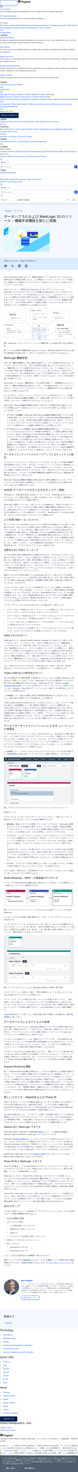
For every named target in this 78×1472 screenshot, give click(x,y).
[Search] (1, 159)
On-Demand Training (24, 136)
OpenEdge (50, 94)
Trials (5, 1365)
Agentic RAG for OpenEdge (49, 25)
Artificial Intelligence (7, 38)
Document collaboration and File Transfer (57, 104)
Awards (5, 1399)
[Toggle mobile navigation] (1, 195)
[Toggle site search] (1, 184)
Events (70, 129)
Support (3, 119)
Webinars (30, 129)
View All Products (9, 115)
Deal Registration (23, 143)
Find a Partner (5, 142)
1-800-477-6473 (6, 182)
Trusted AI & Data (6, 85)
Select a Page (23, 200)
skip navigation (9, 3)
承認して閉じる (10, 1468)
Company (4, 147)
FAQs (15, 132)
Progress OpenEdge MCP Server (32, 28)
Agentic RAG (15, 25)
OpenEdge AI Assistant (11, 28)
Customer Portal (20, 122)
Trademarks (7, 1450)
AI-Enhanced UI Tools (8, 104)
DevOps (3, 99)
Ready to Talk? (17, 182)
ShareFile (35, 97)
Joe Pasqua (14, 261)
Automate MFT (9, 108)
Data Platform (5, 25)
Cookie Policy (14, 1463)
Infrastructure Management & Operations (25, 99)
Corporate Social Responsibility (52, 151)
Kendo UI (28, 97)
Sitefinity (17, 97)
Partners (4, 139)
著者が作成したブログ (30, 1297)
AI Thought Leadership (8, 16)
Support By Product (7, 122)
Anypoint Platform (20, 1139)
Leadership (19, 151)
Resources (4, 127)
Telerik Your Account (34, 179)
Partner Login (29, 142)
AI (1, 7)
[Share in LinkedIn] (19, 266)
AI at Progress (5, 9)
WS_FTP (9, 111)
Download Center (33, 122)
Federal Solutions (6, 75)
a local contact (10, 1430)
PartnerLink (22, 179)
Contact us (8, 1419)
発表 (40, 1132)
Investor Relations (6, 156)
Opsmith (25, 29)
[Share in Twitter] (12, 266)
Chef (8, 99)
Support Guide (45, 122)
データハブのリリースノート (57, 1263)
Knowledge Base (57, 129)
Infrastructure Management (10, 66)
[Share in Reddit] (26, 266)
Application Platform (38, 94)
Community (55, 122)
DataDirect (20, 94)
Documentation (44, 129)
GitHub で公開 (38, 1154)
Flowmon (43, 99)
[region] (39, 1464)
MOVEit (47, 97)
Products (4, 82)
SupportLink (13, 179)
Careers (38, 156)
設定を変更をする (30, 1468)
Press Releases (19, 156)
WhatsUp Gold (66, 99)
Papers (23, 129)
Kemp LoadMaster (53, 99)
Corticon (28, 94)
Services (3, 124)
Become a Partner (17, 142)
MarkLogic (4, 94)
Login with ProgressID (8, 173)
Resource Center (14, 129)
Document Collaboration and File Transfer (18, 1352)
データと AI (18, 211)
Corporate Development (31, 151)
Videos (36, 129)
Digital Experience (6, 56)
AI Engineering (5, 33)
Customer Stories (6, 132)
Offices (43, 156)
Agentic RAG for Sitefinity (29, 25)
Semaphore (12, 94)
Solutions (4, 35)
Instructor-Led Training (8, 136)
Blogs (65, 129)
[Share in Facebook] (5, 266)
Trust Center (29, 156)
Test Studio (38, 104)
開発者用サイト (29, 1260)
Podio (42, 97)
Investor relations (9, 1403)
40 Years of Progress (10, 1413)
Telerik (22, 97)
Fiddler (30, 104)
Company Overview (7, 151)
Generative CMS (65, 25)
